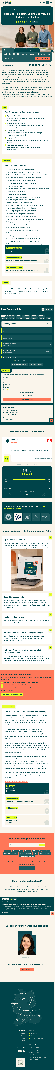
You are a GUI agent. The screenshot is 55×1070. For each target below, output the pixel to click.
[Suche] (40, 3)
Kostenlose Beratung (27, 969)
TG (18, 494)
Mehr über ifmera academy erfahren (16, 782)
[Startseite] (14, 9)
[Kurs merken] (50, 65)
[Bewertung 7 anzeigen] (32, 464)
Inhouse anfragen (37, 364)
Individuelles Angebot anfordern (11, 694)
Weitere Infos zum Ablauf (7, 690)
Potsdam (34, 318)
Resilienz (7, 850)
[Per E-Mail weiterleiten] (39, 65)
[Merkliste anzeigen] (44, 3)
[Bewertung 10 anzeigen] (39, 464)
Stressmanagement (45, 853)
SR (27, 494)
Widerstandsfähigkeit (25, 853)
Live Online (11, 315)
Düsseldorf (26, 315)
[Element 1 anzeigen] (23, 957)
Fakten (23, 1038)
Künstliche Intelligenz (34, 1050)
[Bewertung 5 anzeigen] (27, 464)
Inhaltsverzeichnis (7, 65)
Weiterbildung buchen (26, 399)
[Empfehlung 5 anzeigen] (33, 918)
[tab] (43, 309)
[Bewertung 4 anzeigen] (25, 464)
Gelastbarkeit (36, 850)
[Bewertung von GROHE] (45, 517)
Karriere (23, 1036)
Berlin (18, 315)
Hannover (4, 318)
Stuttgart (42, 318)
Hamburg (41, 315)
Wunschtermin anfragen (20, 364)
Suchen (42, 845)
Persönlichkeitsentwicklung (27, 856)
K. (35, 494)
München (19, 318)
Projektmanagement (34, 1047)
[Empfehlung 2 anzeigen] (26, 918)
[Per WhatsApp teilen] (36, 65)
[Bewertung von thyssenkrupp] (36, 517)
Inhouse (34, 50)
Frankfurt (34, 315)
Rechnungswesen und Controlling (37, 1057)
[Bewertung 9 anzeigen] (37, 464)
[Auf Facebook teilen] (33, 65)
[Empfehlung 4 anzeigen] (31, 918)
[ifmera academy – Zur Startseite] (7, 2)
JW (10, 494)
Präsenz (21, 50)
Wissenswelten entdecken (27, 868)
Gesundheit (45, 850)
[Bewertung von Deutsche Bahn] (27, 517)
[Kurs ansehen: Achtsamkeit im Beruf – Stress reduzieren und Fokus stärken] (27, 904)
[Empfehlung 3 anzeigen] (29, 918)
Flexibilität (27, 850)
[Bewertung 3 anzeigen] (21, 464)
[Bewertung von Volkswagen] (18, 517)
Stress (35, 853)
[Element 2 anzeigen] (25, 957)
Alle (3, 315)
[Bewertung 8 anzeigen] (34, 464)
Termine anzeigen (41, 58)
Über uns (23, 1033)
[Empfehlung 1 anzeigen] (22, 918)
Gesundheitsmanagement (33, 9)
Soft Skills (5, 901)
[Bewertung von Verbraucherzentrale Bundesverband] (8, 517)
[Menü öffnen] (50, 2)
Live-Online (9, 50)
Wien (48, 318)
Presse (23, 1040)
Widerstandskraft (17, 850)
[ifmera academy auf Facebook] (24, 1051)
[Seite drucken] (43, 65)
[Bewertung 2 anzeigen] (17, 464)
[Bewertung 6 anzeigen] (30, 464)
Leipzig (12, 318)
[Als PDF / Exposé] (46, 65)
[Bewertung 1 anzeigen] (15, 464)
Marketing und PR (33, 1059)
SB (43, 494)
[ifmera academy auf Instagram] (21, 1051)
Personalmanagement (34, 1052)
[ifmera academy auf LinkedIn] (19, 1051)
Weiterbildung (21, 9)
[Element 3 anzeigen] (29, 957)
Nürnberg (26, 318)
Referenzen (22, 1043)
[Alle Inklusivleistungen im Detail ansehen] (27, 413)
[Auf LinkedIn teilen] (30, 65)
